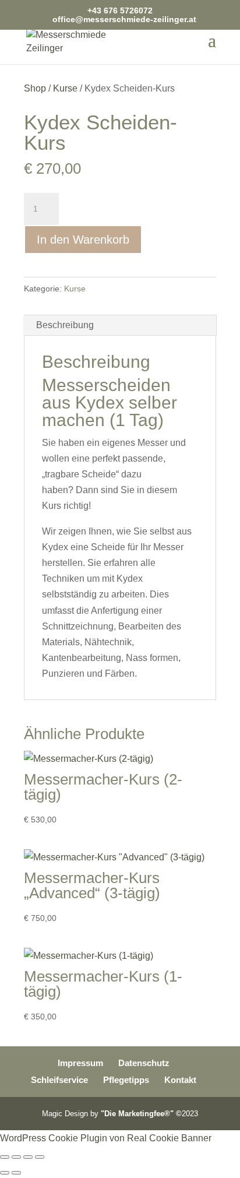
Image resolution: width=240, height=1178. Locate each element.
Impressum (80, 1063)
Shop (35, 88)
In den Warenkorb (83, 239)
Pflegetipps (126, 1080)
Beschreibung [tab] (65, 325)
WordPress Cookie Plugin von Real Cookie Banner (105, 1138)
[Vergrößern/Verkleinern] (4, 1157)
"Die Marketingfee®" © (141, 1113)
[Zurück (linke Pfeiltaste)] (4, 1173)
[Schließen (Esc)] (39, 1157)
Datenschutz (144, 1063)
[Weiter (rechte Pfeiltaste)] (16, 1173)
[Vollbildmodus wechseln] (16, 1157)
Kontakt (180, 1080)
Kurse (65, 88)
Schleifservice (59, 1080)
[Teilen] (28, 1157)
